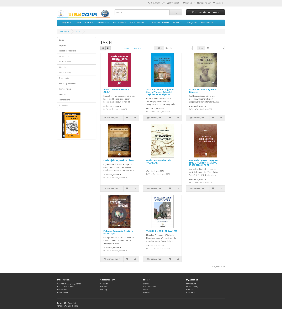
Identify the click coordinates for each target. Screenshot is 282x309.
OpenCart (72, 303)
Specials (146, 292)
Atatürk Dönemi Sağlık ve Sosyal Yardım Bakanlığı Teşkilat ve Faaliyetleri (160, 92)
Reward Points (65, 89)
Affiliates (146, 289)
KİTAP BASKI (178, 22)
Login (61, 40)
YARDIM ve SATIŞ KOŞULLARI (69, 284)
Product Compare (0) (132, 48)
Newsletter (63, 105)
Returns (62, 94)
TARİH (78, 22)
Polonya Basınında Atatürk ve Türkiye (118, 232)
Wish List (62, 67)
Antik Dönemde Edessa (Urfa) (116, 90)
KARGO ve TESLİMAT (65, 286)
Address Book (65, 61)
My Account (64, 56)
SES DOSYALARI (207, 22)
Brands (146, 284)
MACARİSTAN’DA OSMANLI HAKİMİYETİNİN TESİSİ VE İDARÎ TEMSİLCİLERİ (203, 162)
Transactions (64, 100)
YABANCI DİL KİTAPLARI (159, 22)
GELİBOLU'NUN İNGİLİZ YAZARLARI (159, 161)
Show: (201, 48)
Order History (65, 72)
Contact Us (104, 284)
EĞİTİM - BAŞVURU (137, 22)
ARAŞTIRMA (66, 22)
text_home (64, 31)
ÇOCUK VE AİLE (119, 22)
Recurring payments (67, 83)
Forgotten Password (67, 51)
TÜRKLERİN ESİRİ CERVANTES (161, 230)
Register (62, 45)
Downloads (64, 78)
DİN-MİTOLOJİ (103, 22)
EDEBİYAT (89, 22)
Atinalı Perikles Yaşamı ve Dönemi (203, 90)
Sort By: (159, 48)
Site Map (103, 289)
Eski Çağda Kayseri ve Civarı (118, 160)
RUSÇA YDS (192, 22)
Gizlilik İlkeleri (62, 292)
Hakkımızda (62, 289)
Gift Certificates (149, 286)
